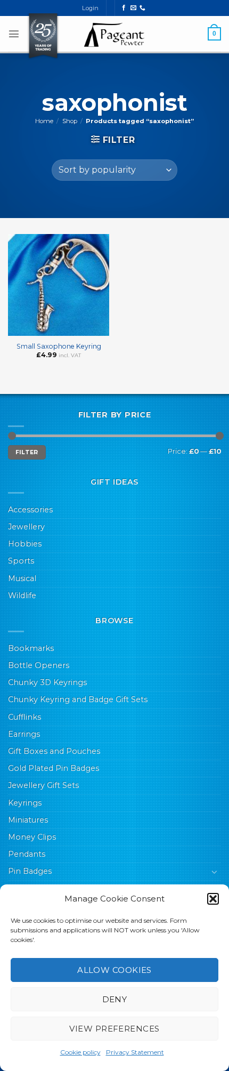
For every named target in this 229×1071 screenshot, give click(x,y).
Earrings (24, 734)
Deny (114, 999)
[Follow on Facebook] (124, 8)
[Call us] (142, 8)
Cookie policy (80, 1052)
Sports (21, 561)
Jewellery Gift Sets (43, 785)
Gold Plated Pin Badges (53, 768)
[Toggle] (214, 871)
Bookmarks (31, 648)
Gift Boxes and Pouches (54, 751)
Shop (69, 121)
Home (44, 121)
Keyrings (25, 803)
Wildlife (22, 595)
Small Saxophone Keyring (59, 346)
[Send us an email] (133, 8)
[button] (213, 898)
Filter (26, 452)
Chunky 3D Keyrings (47, 682)
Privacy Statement (135, 1052)
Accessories (30, 509)
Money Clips (32, 837)
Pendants (26, 854)
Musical (22, 578)
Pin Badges (30, 871)
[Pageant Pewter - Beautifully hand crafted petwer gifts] (114, 34)
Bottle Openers (38, 665)
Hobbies (25, 544)
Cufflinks (24, 717)
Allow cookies (114, 970)
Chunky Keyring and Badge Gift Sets (78, 699)
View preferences (114, 1029)
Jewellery (26, 527)
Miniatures (28, 820)
